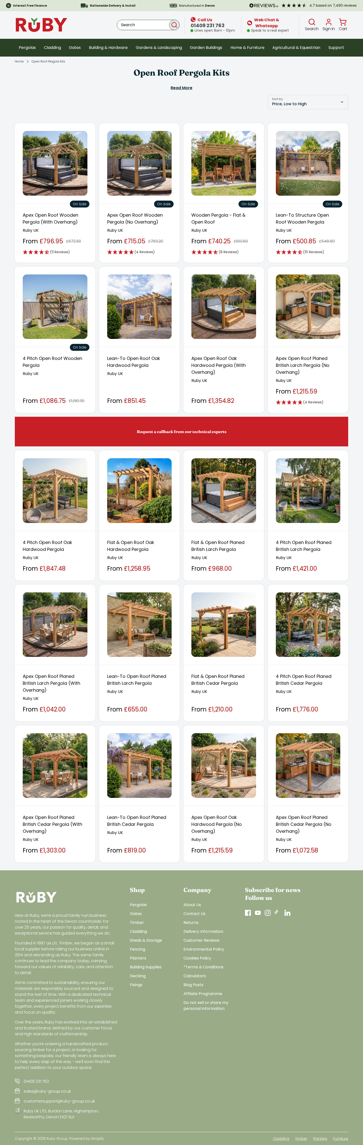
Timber (137, 922)
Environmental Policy (203, 949)
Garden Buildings (206, 47)
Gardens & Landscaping (159, 47)
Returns (191, 922)
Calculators (194, 976)
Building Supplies (145, 967)
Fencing (137, 949)
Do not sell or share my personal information (205, 1005)
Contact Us (194, 913)
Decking (138, 976)
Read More (181, 88)
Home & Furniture (247, 47)
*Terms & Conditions (203, 967)
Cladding (52, 47)
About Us (192, 905)
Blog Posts (193, 985)
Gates (75, 47)
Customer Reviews (201, 940)
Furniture (340, 1138)
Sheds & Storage (146, 940)
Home (19, 61)
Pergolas (27, 47)
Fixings (136, 985)
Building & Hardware (108, 47)
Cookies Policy (197, 958)
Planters (138, 958)
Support (336, 47)
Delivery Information (203, 931)
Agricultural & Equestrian (296, 47)
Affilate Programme (202, 994)
